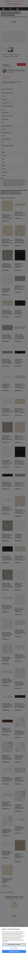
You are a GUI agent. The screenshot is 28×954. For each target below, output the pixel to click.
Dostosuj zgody (14, 948)
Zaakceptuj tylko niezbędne (14, 944)
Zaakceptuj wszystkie (14, 951)
